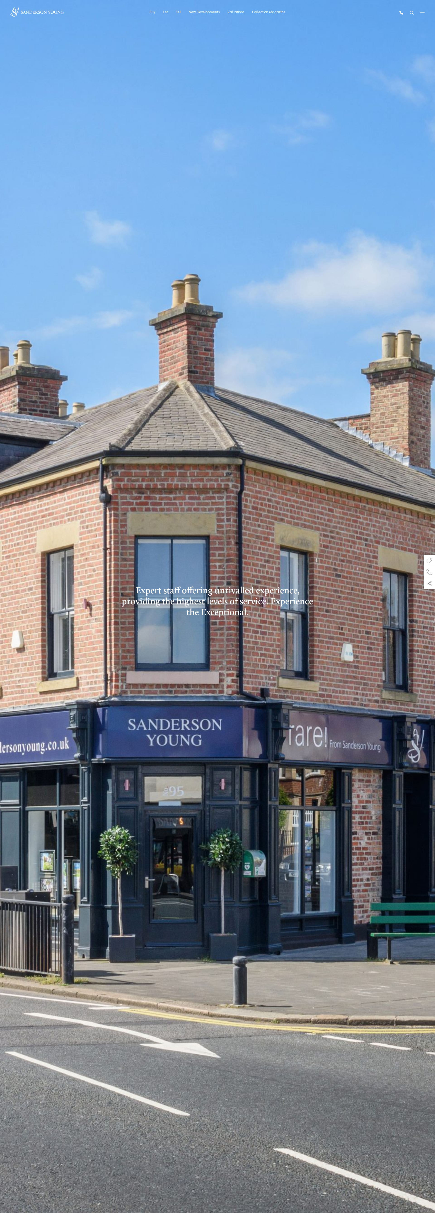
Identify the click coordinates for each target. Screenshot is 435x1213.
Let (165, 12)
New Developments (204, 12)
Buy (152, 12)
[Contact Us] (429, 572)
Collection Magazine (268, 12)
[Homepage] (37, 12)
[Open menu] (422, 12)
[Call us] (401, 12)
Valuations (235, 12)
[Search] (412, 12)
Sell (178, 12)
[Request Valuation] (429, 560)
